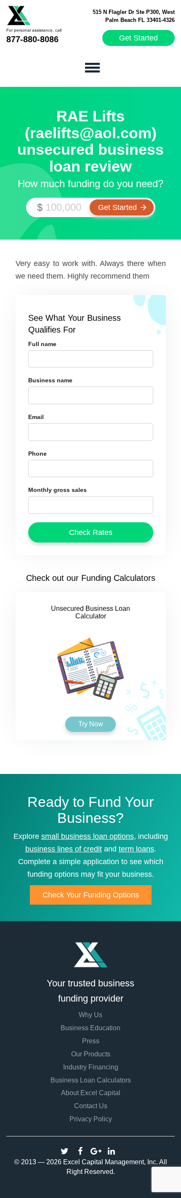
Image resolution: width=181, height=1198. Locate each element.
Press (90, 1041)
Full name (42, 344)
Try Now (90, 724)
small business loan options (87, 836)
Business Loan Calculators (91, 1080)
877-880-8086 (32, 39)
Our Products (90, 1054)
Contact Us (90, 1105)
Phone (37, 453)
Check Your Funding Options (91, 895)
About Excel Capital (90, 1092)
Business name (50, 380)
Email (36, 417)
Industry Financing (90, 1067)
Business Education (90, 1027)
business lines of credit (63, 849)
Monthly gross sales (57, 489)
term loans (136, 849)
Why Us (90, 1014)
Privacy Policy (90, 1119)
